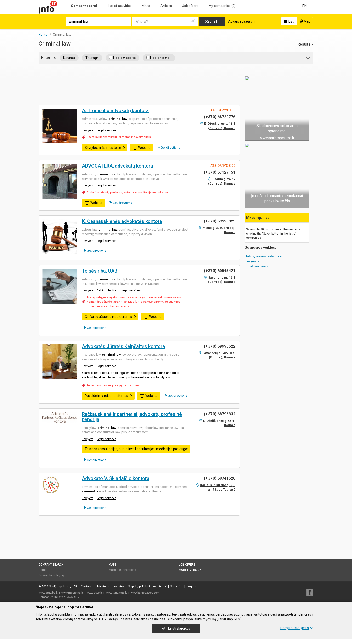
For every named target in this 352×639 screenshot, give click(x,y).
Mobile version (190, 570)
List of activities (119, 6)
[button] (308, 58)
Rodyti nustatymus (294, 628)
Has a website (124, 58)
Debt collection (107, 290)
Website (144, 148)
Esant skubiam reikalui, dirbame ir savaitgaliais (119, 137)
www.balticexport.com (145, 592)
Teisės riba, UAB (99, 271)
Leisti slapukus (178, 628)
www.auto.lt (94, 592)
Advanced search (241, 21)
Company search (84, 6)
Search (212, 21)
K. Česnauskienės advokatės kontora (122, 221)
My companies (222, 6)
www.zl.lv (73, 597)
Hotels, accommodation (262, 256)
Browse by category (52, 575)
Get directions (170, 147)
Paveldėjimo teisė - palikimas (106, 396)
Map (306, 21)
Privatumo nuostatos (111, 586)
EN (304, 6)
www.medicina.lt (72, 592)
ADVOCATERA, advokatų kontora (117, 166)
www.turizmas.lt (116, 592)
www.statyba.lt (48, 592)
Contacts (87, 586)
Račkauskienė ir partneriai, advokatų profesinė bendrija (132, 416)
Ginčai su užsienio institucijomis (108, 317)
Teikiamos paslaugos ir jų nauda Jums (113, 385)
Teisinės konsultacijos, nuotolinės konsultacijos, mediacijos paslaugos (137, 449)
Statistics (176, 586)
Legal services (106, 130)
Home (42, 570)
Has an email (160, 58)
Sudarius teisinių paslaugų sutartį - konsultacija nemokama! (128, 192)
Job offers (190, 6)
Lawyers (87, 130)
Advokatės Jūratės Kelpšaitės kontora (123, 346)
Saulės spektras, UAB (63, 586)
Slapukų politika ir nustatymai (147, 586)
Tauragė (91, 58)
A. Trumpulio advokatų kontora (115, 110)
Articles (166, 6)
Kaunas (69, 58)
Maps (146, 6)
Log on (191, 586)
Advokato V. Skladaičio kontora (115, 478)
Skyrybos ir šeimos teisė (103, 148)
